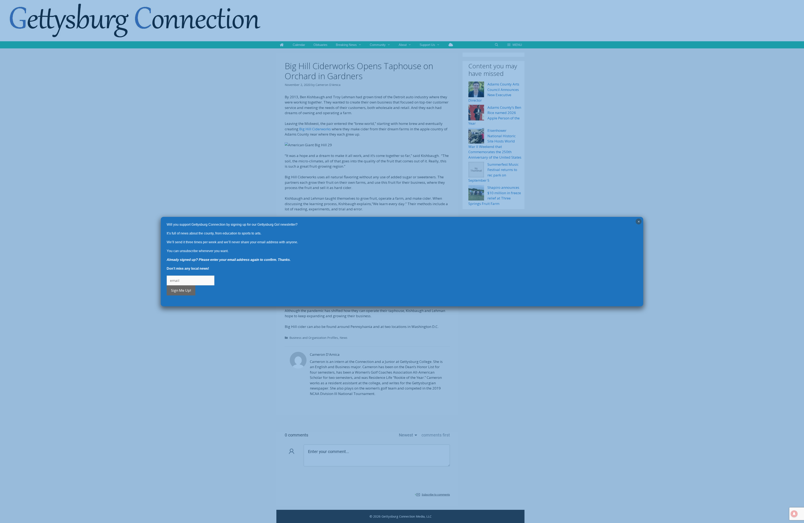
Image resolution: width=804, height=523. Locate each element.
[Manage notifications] (794, 513)
